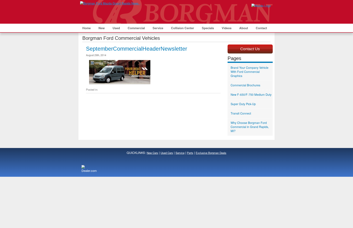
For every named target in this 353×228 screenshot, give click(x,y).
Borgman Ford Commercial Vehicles (121, 38)
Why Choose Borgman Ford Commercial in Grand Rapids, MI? (250, 127)
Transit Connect (241, 113)
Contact (261, 28)
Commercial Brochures (245, 85)
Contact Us (250, 49)
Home (86, 28)
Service (158, 28)
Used (116, 28)
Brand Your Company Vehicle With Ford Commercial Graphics (249, 72)
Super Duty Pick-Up (243, 104)
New (101, 28)
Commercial (136, 28)
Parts (190, 153)
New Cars (152, 153)
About (243, 28)
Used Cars (167, 153)
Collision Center (182, 28)
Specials (208, 28)
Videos (226, 28)
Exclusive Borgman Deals (211, 153)
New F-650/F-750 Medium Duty (251, 94)
